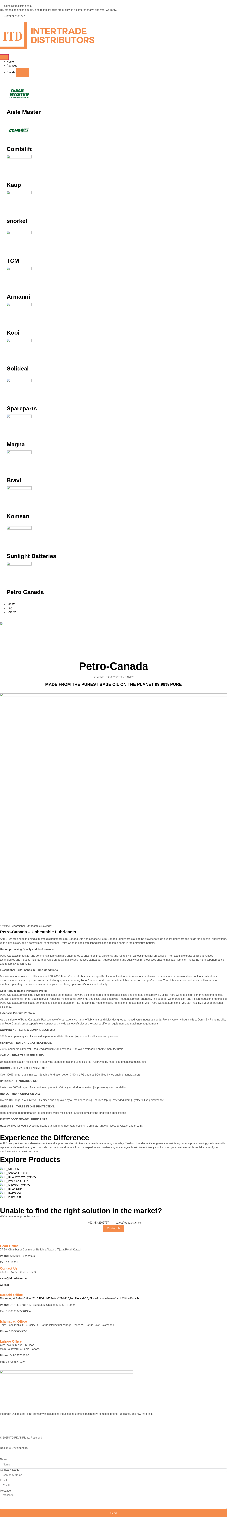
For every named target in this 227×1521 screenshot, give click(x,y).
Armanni (18, 296)
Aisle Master (24, 112)
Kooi (13, 332)
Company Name (9, 1469)
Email (3, 1480)
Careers (4, 1284)
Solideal (18, 368)
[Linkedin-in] (13, 1426)
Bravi (14, 480)
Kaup (14, 185)
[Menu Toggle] (4, 57)
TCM (13, 260)
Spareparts (22, 408)
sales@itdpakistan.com (13, 1278)
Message (5, 1490)
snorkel (17, 220)
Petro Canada (25, 592)
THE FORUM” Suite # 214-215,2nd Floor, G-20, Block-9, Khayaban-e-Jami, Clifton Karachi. (86, 1298)
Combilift (19, 149)
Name (3, 1459)
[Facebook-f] (4, 1426)
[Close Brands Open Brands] (22, 72)
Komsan (18, 516)
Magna (16, 444)
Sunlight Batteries (31, 556)
